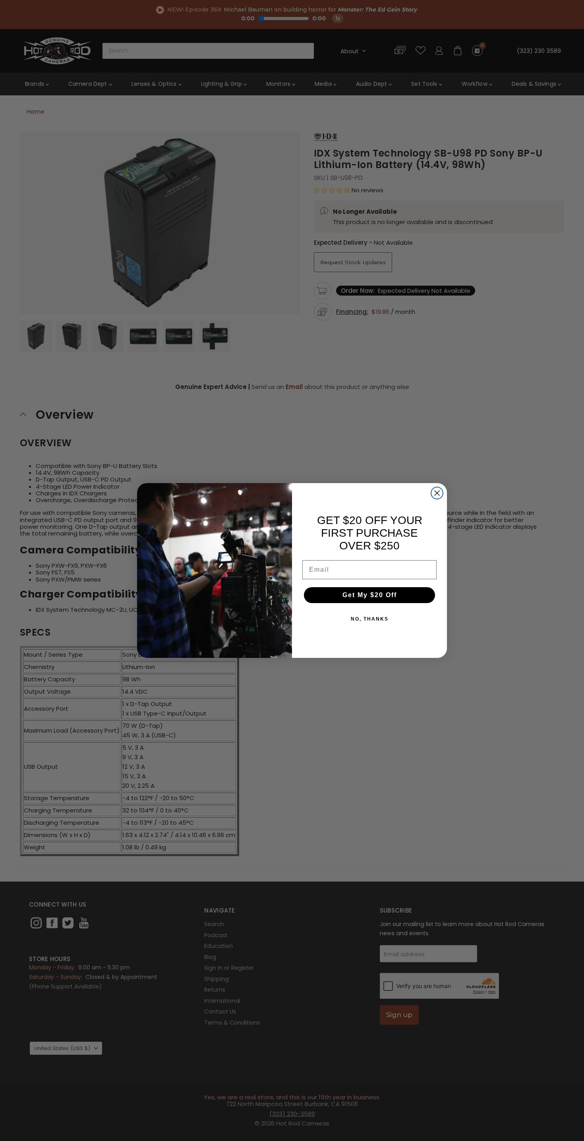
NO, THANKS (370, 619)
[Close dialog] (437, 493)
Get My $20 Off (369, 595)
